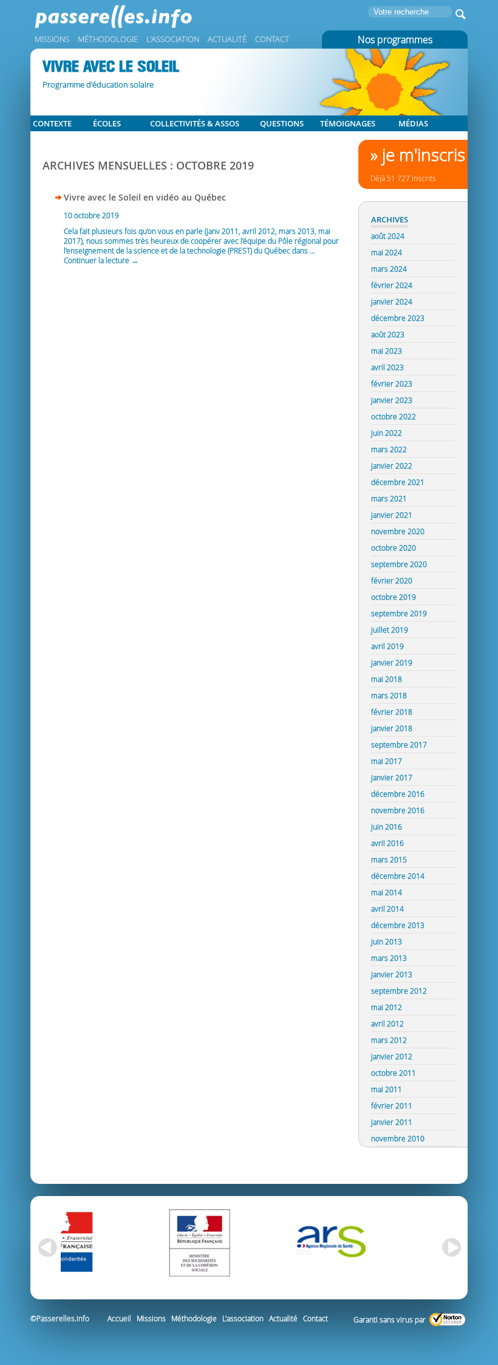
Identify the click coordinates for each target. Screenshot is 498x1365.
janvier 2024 (391, 301)
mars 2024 (389, 268)
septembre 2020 (399, 564)
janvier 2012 (391, 1056)
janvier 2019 (391, 662)
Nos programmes (395, 39)
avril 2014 (387, 908)
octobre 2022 (393, 416)
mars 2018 (389, 695)
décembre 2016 (398, 794)
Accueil (119, 1318)
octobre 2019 (393, 597)
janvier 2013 (391, 974)
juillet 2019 (389, 629)
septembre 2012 (399, 990)
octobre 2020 (393, 547)
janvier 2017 (391, 777)
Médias (413, 123)
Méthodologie (108, 38)
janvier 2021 (391, 515)
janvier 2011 (391, 1122)
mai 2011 (386, 1089)
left (45, 1248)
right (452, 1248)
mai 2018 (386, 679)
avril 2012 (387, 1023)
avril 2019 (387, 646)
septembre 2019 (399, 613)
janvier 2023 (391, 400)
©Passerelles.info (59, 1318)
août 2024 (387, 236)
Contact (272, 38)
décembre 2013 (398, 925)
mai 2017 (386, 761)
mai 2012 (386, 1007)
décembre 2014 (398, 876)
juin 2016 (386, 826)
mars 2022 (389, 449)
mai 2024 (386, 252)
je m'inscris (423, 154)
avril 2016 (387, 843)
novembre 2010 (398, 1138)
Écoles (107, 123)
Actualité (227, 38)
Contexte (52, 123)
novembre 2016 (398, 810)
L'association (172, 38)
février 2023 (391, 383)
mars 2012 (389, 1040)
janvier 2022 (391, 465)
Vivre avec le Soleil (111, 67)
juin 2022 (386, 433)
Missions (52, 38)
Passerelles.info (133, 21)
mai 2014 (386, 892)
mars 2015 (389, 859)
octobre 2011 (393, 1073)
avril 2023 (387, 367)
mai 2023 (386, 351)
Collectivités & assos (194, 123)
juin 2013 (386, 941)
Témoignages (347, 123)
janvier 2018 (391, 728)
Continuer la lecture (101, 260)
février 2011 (391, 1105)
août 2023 (387, 334)
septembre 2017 (399, 744)
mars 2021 (389, 498)
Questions (282, 123)
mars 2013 (389, 958)
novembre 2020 (398, 531)
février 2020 (391, 580)
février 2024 (391, 285)
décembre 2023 (398, 318)
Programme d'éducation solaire (98, 84)
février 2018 (391, 712)
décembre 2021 (398, 482)
